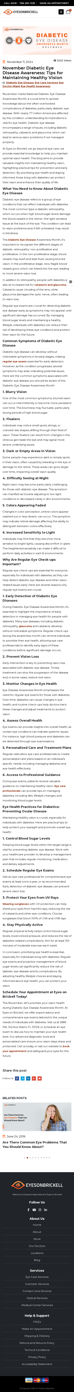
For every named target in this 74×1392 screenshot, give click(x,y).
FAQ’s (37, 1321)
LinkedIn (28, 1078)
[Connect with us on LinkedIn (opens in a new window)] (45, 1209)
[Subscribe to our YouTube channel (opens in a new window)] (34, 1209)
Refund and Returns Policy (37, 1343)
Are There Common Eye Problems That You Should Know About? (35, 1145)
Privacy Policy (37, 1357)
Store (37, 1239)
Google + (34, 1078)
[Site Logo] (20, 11)
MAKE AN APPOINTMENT (54, 3)
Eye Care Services (46, 82)
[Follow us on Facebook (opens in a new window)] (28, 1209)
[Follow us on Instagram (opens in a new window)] (40, 1209)
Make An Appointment (37, 1328)
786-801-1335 (27, 3)
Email (40, 1078)
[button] (61, 11)
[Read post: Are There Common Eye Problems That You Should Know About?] (37, 1117)
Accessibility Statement (37, 1364)
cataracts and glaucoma (50, 284)
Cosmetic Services (37, 1284)
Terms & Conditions (37, 1350)
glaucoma (25, 626)
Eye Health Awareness (35, 86)
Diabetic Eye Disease (20, 82)
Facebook (17, 1078)
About (37, 1232)
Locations (37, 1253)
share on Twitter (23, 1078)
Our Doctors (37, 1246)
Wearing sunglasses (16, 904)
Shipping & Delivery (37, 1336)
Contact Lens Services (37, 1291)
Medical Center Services (37, 1305)
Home (37, 1224)
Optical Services (37, 1298)
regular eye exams (15, 361)
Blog (37, 1260)
